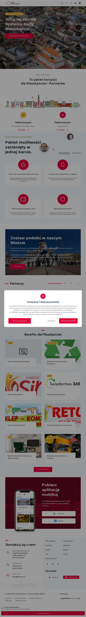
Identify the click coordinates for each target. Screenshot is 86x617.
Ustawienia (51, 321)
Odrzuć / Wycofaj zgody (20, 321)
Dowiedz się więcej (69, 312)
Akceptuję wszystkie (68, 320)
